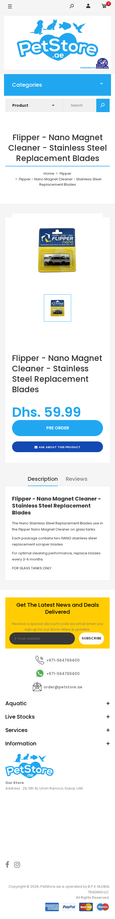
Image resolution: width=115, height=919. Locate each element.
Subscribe (91, 638)
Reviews (76, 479)
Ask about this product (59, 447)
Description (43, 479)
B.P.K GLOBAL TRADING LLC (99, 889)
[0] (104, 6)
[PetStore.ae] (57, 43)
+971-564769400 (63, 660)
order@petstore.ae (63, 687)
